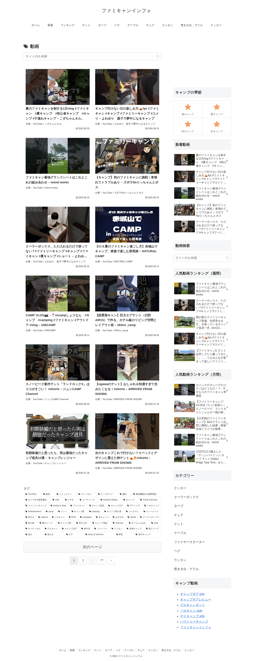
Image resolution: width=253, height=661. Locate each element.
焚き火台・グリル (171, 650)
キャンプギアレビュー (195, 599)
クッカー (189, 650)
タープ (108, 650)
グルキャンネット (192, 605)
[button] (158, 56)
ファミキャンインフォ (195, 627)
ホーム (62, 650)
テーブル (129, 650)
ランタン (153, 650)
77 (101, 560)
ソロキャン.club (191, 610)
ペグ (118, 650)
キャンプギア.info (192, 594)
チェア (141, 650)
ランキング (84, 650)
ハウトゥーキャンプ (194, 621)
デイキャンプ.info (192, 616)
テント (97, 650)
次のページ (92, 547)
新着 (72, 650)
